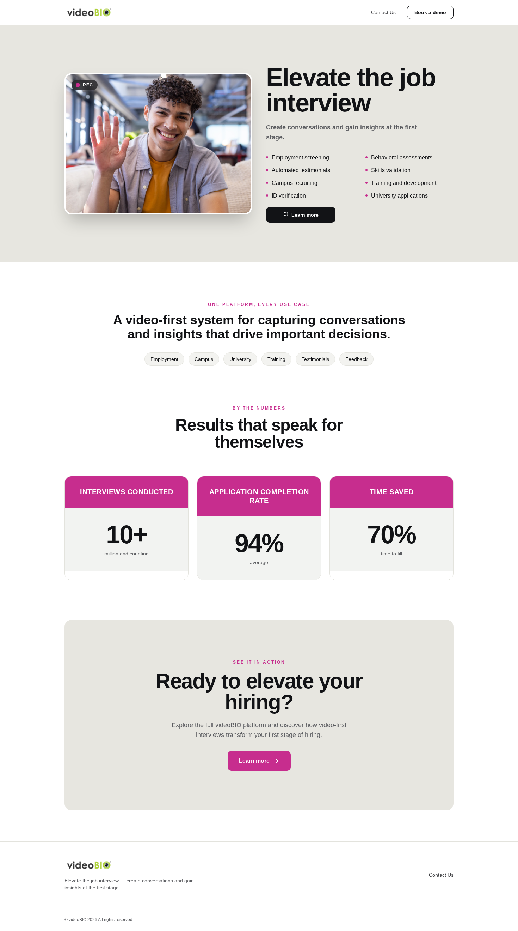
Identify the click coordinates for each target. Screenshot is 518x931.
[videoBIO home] (89, 12)
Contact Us (383, 12)
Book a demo (430, 12)
